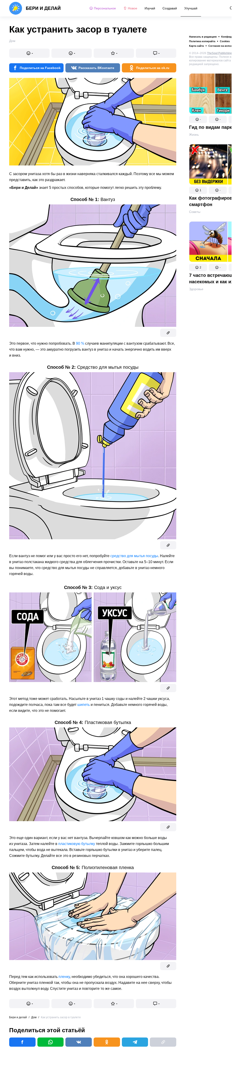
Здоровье (196, 289)
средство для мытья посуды (134, 556)
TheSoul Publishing (219, 53)
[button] (198, 119)
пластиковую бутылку (76, 844)
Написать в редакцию (203, 36)
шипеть (83, 705)
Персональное (105, 8)
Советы (194, 212)
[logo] (35, 8)
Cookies (225, 41)
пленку (64, 977)
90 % (80, 343)
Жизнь (194, 134)
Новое (132, 8)
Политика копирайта (202, 41)
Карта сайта (196, 45)
